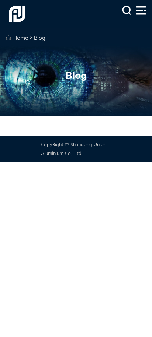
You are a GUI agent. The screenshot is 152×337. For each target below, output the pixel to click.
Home (20, 38)
